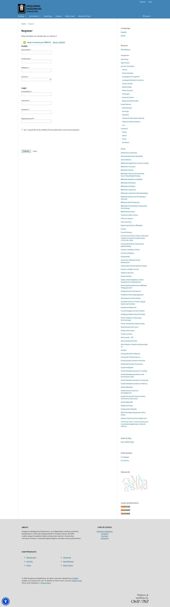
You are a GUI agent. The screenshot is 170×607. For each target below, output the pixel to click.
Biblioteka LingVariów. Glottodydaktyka (134, 193)
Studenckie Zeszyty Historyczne (132, 364)
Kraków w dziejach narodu (130, 269)
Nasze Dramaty (126, 276)
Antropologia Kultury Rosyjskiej (131, 156)
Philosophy (126, 94)
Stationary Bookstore (105, 531)
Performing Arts (127, 90)
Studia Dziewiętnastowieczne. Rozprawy (134, 380)
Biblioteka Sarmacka (128, 212)
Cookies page (76, 581)
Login (150, 2)
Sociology (125, 111)
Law (123, 125)
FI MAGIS (74, 578)
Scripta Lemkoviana (127, 330)
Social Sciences (126, 104)
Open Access (125, 63)
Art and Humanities (127, 66)
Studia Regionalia (127, 402)
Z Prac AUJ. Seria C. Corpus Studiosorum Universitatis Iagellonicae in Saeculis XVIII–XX (134, 424)
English (124, 32)
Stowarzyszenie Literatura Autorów (133, 360)
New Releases (125, 50)
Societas (124, 350)
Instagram (105, 538)
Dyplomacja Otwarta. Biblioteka (131, 225)
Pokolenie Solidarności (128, 307)
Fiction (124, 139)
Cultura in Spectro (127, 218)
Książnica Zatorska (127, 273)
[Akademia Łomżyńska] (129, 153)
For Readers (125, 457)
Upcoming (48, 16)
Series (28, 565)
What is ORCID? (59, 42)
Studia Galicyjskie (127, 387)
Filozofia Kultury (126, 232)
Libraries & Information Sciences (133, 118)
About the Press (84, 16)
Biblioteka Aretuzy (127, 170)
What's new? (70, 16)
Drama (124, 135)
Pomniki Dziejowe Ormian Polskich (133, 311)
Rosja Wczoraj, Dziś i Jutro (129, 327)
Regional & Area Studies (130, 101)
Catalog (21, 16)
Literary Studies (127, 83)
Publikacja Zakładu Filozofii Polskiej (133, 314)
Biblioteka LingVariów (128, 190)
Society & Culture (128, 97)
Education (125, 115)
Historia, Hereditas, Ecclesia (130, 250)
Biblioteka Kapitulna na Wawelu (131, 179)
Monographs (31, 557)
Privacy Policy (46, 583)
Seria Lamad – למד (127, 337)
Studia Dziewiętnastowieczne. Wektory (134, 384)
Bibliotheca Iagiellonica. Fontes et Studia (134, 163)
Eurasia (123, 229)
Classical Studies (127, 73)
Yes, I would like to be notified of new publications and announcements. (51, 130)
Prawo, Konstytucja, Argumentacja (133, 324)
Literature (124, 129)
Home (23, 24)
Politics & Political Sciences (131, 122)
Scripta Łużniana (126, 334)
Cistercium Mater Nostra (129, 215)
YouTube (104, 536)
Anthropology (127, 108)
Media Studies (127, 87)
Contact (58, 16)
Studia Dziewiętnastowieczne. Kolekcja (134, 371)
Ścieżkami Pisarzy (127, 406)
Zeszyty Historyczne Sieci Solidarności (134, 418)
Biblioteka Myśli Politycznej (130, 202)
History (124, 70)
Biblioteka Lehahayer (128, 186)
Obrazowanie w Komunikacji (130, 298)
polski (123, 36)
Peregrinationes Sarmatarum (131, 291)
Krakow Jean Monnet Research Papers (134, 266)
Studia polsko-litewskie (129, 409)
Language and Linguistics (131, 77)
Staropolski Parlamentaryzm (130, 357)
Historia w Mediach (127, 253)
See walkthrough (127, 442)
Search (147, 16)
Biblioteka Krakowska (128, 183)
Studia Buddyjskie (127, 367)
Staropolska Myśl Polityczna (130, 354)
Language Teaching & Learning (132, 80)
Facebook (104, 534)
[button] (5, 601)
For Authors (34, 16)
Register (142, 2)
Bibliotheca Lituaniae (128, 167)
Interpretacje (125, 257)
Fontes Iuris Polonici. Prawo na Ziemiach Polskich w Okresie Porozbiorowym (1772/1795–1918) (134, 238)
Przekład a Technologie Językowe (132, 295)
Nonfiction (125, 142)
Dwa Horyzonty (126, 222)
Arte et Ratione (126, 160)
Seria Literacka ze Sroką (129, 341)
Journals (29, 561)
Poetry (124, 132)
